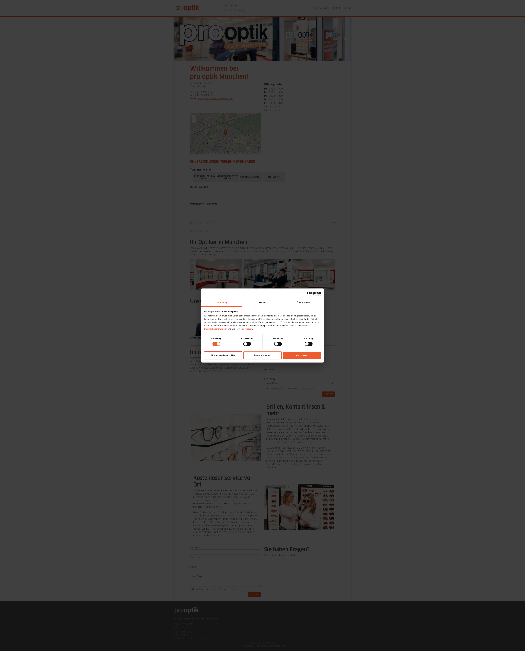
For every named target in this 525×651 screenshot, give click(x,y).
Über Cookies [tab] (303, 302)
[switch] (247, 344)
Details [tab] (262, 302)
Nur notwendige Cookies (223, 355)
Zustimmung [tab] (221, 302)
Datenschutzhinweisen (215, 329)
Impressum (246, 329)
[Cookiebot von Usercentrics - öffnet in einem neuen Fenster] (309, 294)
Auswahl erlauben (262, 355)
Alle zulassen (301, 355)
